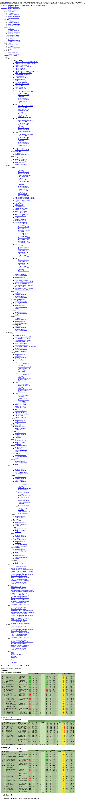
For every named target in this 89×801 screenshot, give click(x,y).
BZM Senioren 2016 (23, 95)
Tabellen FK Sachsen (13, 54)
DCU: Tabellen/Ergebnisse (18, 566)
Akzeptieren (3, 8)
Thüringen (14, 657)
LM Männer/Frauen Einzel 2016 (23, 66)
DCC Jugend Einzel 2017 (22, 283)
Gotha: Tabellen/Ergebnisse (18, 582)
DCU (12, 653)
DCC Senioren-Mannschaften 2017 (24, 288)
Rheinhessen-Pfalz (16, 654)
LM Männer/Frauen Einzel (22, 414)
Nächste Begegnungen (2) (25, 389)
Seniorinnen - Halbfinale (21, 214)
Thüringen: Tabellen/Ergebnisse (20, 577)
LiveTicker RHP (19, 153)
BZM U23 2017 (22, 180)
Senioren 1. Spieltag (20, 481)
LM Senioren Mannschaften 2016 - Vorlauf (26, 62)
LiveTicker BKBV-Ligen (22, 77)
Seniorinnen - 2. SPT (24, 239)
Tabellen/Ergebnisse (13, 14)
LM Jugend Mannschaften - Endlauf (25, 198)
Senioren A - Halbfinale (21, 208)
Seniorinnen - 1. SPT (24, 238)
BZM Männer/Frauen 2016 (25, 91)
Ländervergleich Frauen (21, 345)
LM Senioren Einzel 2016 (22, 65)
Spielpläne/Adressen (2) (24, 367)
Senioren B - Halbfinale (21, 211)
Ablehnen (9, 8)
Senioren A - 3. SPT (23, 228)
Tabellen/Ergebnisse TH (21, 159)
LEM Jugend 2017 (20, 202)
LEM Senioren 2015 (20, 88)
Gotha (13, 661)
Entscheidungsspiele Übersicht (23, 337)
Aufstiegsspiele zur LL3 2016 (23, 74)
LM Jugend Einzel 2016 (21, 69)
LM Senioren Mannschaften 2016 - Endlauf (27, 63)
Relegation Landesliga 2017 (22, 200)
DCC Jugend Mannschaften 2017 (24, 282)
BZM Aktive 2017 (23, 178)
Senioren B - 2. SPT (23, 233)
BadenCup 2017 (19, 360)
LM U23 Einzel (19, 415)
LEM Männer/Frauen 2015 (22, 84)
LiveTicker (11, 13)
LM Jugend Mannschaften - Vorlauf (24, 197)
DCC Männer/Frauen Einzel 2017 (24, 285)
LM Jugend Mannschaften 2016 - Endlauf (26, 71)
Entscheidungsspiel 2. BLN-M (23, 340)
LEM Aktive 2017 (20, 203)
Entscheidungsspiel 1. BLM (22, 338)
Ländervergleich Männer (21, 343)
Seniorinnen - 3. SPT (24, 241)
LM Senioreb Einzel (20, 417)
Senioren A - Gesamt (23, 230)
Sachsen (13, 656)
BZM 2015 (21, 102)
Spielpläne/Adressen (13, 10)
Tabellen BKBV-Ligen (21, 80)
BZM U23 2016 (22, 93)
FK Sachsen (14, 662)
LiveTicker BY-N (19, 148)
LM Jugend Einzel (20, 412)
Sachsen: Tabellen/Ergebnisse (19, 576)
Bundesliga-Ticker (20, 335)
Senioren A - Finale (20, 209)
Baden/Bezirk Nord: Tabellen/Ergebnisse (22, 571)
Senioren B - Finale (20, 213)
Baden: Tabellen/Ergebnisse (18, 568)
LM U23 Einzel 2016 (20, 68)
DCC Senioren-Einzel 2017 (22, 290)
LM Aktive (18, 437)
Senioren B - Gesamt (24, 236)
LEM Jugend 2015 (20, 87)
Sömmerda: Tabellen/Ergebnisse (20, 580)
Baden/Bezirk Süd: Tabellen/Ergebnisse (22, 569)
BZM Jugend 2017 (23, 176)
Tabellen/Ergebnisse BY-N (22, 150)
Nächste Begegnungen (14, 16)
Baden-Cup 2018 (19, 480)
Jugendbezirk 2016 (23, 110)
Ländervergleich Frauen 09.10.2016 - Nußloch (27, 280)
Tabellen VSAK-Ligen (14, 41)
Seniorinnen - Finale (20, 216)
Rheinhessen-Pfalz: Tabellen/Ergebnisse (22, 574)
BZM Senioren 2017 (23, 181)
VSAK (13, 659)
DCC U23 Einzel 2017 (21, 286)
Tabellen (10, 49)
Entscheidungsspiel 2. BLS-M (23, 341)
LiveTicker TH (19, 158)
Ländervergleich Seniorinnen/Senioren (25, 346)
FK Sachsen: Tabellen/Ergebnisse (20, 584)
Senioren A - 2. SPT (23, 227)
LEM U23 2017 (19, 205)
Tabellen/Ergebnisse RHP (22, 154)
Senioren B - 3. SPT (23, 235)
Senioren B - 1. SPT (23, 231)
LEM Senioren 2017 (20, 206)
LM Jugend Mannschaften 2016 (23, 73)
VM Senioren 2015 (20, 76)
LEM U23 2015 (19, 85)
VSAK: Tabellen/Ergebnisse (19, 579)
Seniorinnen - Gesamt (24, 242)
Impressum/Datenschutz (10, 55)
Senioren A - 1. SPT (23, 225)
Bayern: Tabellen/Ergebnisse (19, 573)
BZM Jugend (21, 371)
